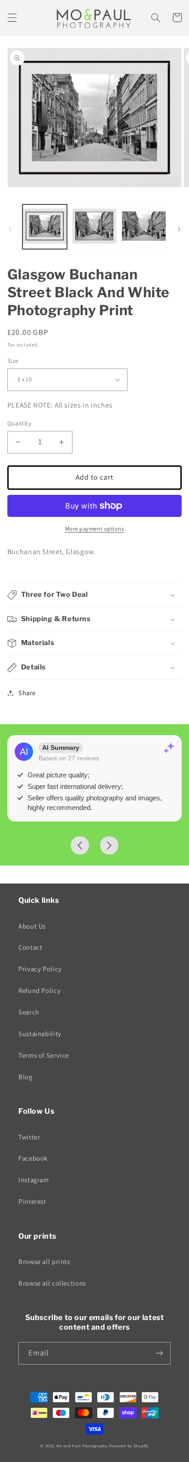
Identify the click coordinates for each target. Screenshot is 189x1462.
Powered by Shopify (129, 1446)
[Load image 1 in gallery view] (44, 226)
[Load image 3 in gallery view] (144, 226)
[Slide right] (179, 229)
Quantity (19, 423)
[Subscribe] (159, 1353)
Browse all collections (52, 1283)
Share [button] (27, 692)
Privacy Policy (40, 968)
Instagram (33, 1179)
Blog (25, 1076)
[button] (11, 17)
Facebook (33, 1158)
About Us (32, 926)
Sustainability (39, 1033)
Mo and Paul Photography (82, 1446)
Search (28, 1012)
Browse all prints (44, 1261)
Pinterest (32, 1201)
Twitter (29, 1137)
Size (13, 361)
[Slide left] (10, 229)
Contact (30, 947)
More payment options (94, 529)
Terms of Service (43, 1055)
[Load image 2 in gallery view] (94, 226)
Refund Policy (39, 990)
